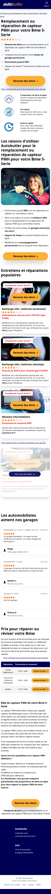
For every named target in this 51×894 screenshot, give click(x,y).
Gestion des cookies (12, 885)
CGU (24, 885)
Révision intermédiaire (16, 417)
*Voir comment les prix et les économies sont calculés (23, 89)
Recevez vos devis (40, 671)
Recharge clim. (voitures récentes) (23, 364)
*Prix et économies (23, 849)
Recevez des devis (26, 803)
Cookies (31, 885)
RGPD (38, 885)
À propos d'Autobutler (24, 852)
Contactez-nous (21, 833)
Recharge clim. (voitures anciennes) (24, 309)
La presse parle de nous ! (25, 836)
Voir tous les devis (23, 474)
